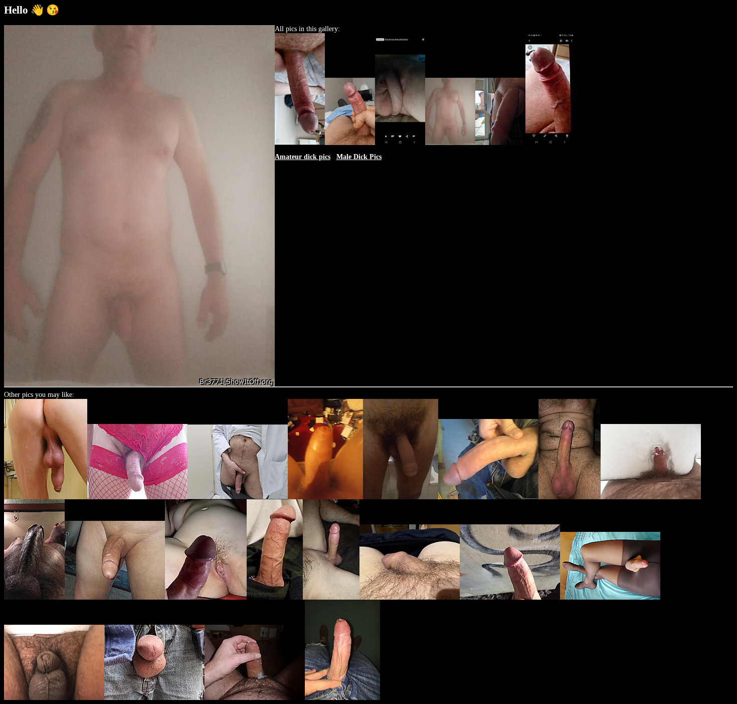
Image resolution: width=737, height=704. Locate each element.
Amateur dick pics (302, 157)
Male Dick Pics (359, 157)
